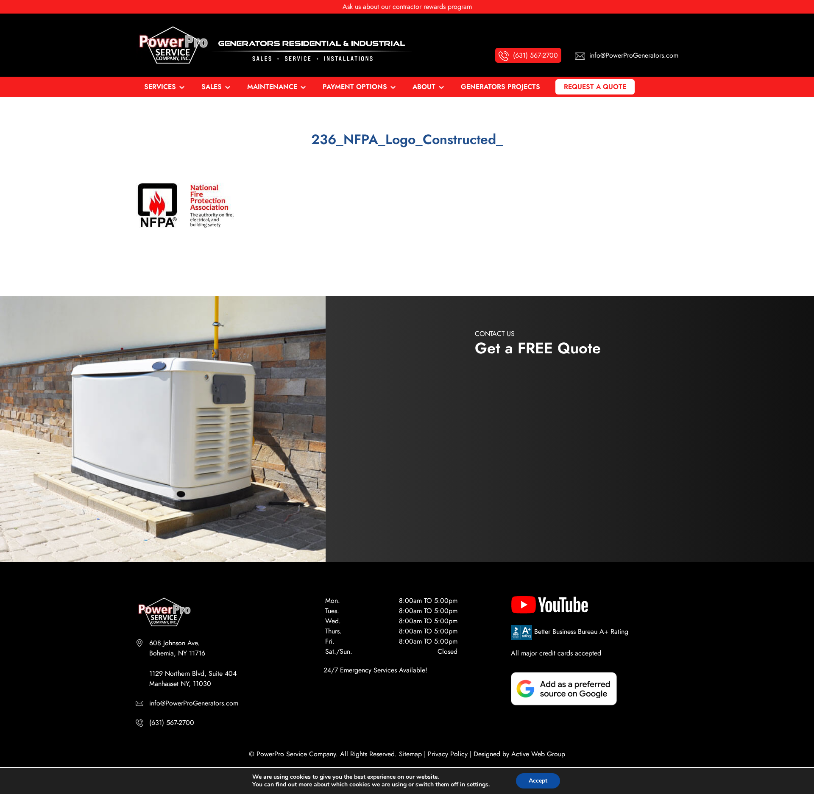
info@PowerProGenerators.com (193, 703)
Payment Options (355, 87)
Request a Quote (595, 87)
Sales (211, 87)
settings (477, 784)
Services (160, 87)
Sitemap (410, 754)
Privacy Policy (448, 754)
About (424, 87)
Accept (538, 781)
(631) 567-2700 (171, 722)
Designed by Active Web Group (519, 754)
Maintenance (272, 87)
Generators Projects (500, 87)
